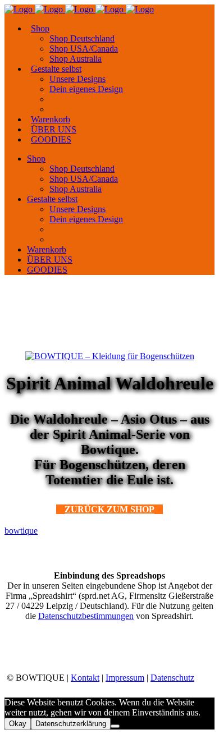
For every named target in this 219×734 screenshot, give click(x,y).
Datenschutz (172, 677)
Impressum (125, 677)
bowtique (21, 530)
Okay (17, 723)
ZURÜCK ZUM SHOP (109, 509)
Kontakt (85, 677)
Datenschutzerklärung (70, 723)
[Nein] (115, 726)
